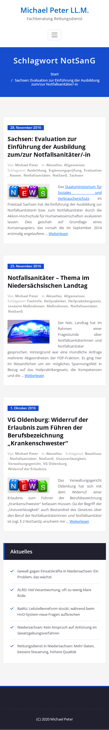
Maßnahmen (57, 306)
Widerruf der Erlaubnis (27, 469)
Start (55, 74)
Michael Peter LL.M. (54, 10)
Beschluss (93, 453)
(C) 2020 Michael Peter (54, 719)
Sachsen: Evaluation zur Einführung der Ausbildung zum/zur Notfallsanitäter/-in (57, 82)
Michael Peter (26, 165)
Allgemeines (74, 165)
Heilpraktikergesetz (84, 301)
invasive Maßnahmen (26, 306)
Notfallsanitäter (36, 175)
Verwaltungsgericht (24, 463)
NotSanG (60, 175)
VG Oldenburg (55, 463)
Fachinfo (34, 301)
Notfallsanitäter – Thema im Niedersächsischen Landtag (48, 281)
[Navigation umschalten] (54, 35)
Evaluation (93, 170)
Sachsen (76, 175)
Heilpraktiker (55, 301)
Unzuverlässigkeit (71, 458)
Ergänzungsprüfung (65, 170)
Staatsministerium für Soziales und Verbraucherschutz (80, 192)
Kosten (15, 175)
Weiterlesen (58, 233)
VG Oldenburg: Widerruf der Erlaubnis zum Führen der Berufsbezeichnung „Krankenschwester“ (48, 431)
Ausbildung (36, 170)
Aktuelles (54, 165)
